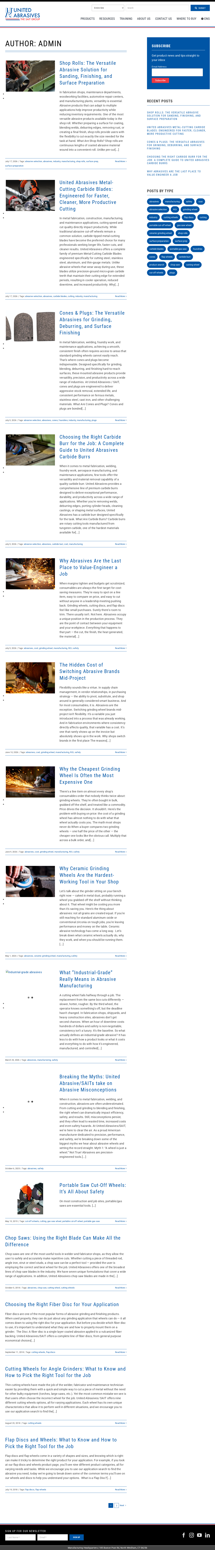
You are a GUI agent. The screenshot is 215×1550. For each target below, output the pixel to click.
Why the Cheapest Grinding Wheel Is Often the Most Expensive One (89, 775)
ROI (70, 648)
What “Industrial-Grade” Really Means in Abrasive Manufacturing (87, 979)
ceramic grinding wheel (45, 956)
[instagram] (191, 1535)
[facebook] (183, 1535)
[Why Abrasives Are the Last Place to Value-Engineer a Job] (30, 573)
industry (56, 161)
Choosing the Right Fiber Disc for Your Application (62, 1304)
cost (66, 544)
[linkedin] (207, 1535)
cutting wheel (54, 1288)
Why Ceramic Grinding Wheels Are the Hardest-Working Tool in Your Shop (89, 875)
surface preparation (14, 166)
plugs (94, 420)
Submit (202, 8)
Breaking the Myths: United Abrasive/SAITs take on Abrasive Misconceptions (89, 1083)
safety (76, 648)
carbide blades (60, 296)
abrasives (47, 161)
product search (156, 264)
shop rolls (80, 161)
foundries (63, 420)
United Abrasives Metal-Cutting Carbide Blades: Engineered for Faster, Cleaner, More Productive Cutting (87, 195)
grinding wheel (46, 648)
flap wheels (40, 1489)
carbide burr (57, 544)
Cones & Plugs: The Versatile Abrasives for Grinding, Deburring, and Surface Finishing (176, 145)
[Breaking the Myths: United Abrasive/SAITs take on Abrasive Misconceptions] (30, 1089)
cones (55, 420)
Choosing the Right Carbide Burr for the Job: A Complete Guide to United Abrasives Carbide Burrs (178, 160)
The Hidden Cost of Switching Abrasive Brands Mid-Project (89, 671)
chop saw (42, 1288)
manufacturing (68, 161)
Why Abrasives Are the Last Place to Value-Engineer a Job (90, 567)
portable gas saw (92, 1221)
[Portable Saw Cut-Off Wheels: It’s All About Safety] (30, 1198)
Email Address (159, 66)
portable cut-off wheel (72, 1221)
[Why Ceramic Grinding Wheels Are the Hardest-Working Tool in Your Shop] (30, 881)
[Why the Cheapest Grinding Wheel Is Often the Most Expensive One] (30, 782)
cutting (71, 296)
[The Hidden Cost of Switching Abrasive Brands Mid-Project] (30, 677)
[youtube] (199, 1535)
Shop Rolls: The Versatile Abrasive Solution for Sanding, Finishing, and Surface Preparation (174, 116)
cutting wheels (68, 1288)
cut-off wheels (32, 1221)
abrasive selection (33, 161)
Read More (120, 161)
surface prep (92, 161)
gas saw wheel (54, 1221)
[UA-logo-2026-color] (22, 14)
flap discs (50, 1352)
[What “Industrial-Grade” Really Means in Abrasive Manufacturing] (30, 985)
